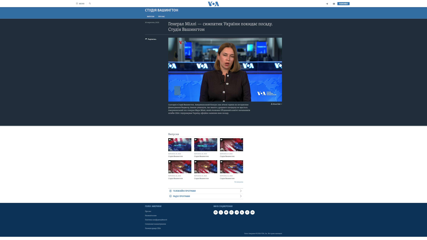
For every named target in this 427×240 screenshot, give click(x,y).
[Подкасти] (247, 212)
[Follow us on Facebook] (216, 212)
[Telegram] (326, 4)
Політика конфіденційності (156, 220)
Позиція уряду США (153, 228)
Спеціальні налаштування (155, 224)
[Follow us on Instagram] (231, 212)
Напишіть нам (150, 216)
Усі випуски (238, 182)
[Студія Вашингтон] (179, 144)
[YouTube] (333, 4)
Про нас (161, 17)
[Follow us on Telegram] (237, 212)
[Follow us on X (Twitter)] (221, 212)
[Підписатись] (252, 212)
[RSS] (242, 212)
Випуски (150, 17)
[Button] (150, 40)
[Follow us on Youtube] (226, 212)
